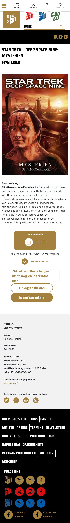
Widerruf (38, 436)
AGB (51, 436)
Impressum (11, 444)
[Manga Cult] (8, 491)
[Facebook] (41, 480)
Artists (8, 427)
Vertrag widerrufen (19, 453)
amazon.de (10, 383)
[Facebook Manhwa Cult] (41, 503)
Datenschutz (33, 444)
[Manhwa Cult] (8, 503)
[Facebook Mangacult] (41, 491)
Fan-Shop (45, 453)
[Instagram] (30, 480)
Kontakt (8, 436)
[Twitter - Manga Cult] (19, 491)
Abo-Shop (9, 461)
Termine (36, 427)
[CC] (8, 480)
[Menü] (3, 6)
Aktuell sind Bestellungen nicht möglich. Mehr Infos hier (30, 275)
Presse (22, 427)
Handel (46, 419)
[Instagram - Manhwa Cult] (30, 503)
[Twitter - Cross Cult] (19, 480)
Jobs (34, 419)
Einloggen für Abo (32, 288)
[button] (6, 400)
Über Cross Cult (15, 419)
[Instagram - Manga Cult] (30, 491)
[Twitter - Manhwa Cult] (19, 503)
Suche (22, 436)
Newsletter (55, 427)
